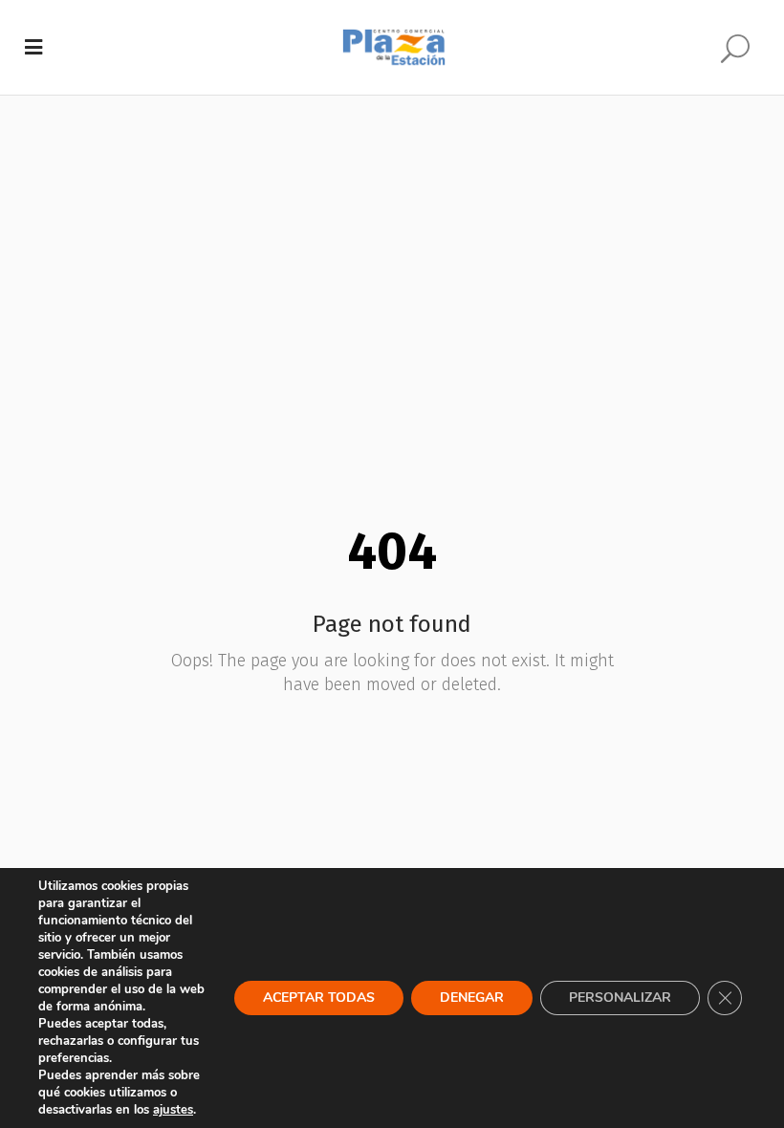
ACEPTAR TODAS (319, 997)
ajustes (173, 1109)
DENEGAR (472, 997)
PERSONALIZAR (620, 997)
